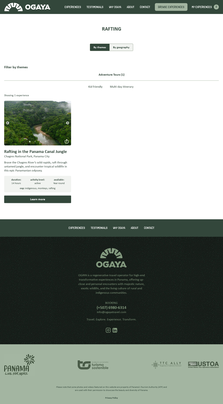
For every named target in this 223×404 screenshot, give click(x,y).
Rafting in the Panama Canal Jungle (35, 151)
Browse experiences (171, 7)
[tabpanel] (37, 123)
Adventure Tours (109, 74)
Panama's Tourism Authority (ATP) (147, 387)
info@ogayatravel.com (111, 312)
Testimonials (95, 7)
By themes (100, 47)
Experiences (73, 7)
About (130, 7)
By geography (121, 47)
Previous (7, 123)
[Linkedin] (115, 330)
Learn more (37, 199)
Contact (145, 7)
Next (67, 123)
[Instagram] (108, 330)
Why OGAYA (115, 7)
